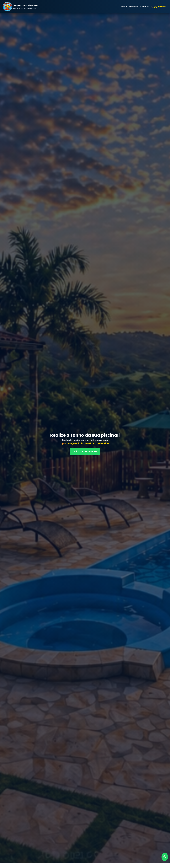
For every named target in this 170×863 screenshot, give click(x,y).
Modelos (133, 6)
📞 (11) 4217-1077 (159, 6)
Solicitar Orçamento (85, 451)
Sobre (124, 6)
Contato (144, 6)
